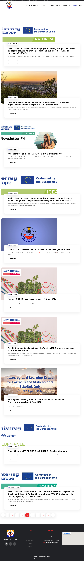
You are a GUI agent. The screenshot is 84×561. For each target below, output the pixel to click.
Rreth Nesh (30, 534)
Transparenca (66, 5)
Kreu (26, 5)
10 (32, 515)
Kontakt (81, 5)
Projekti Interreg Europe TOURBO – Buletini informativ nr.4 (35, 154)
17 (48, 515)
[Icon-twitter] (10, 544)
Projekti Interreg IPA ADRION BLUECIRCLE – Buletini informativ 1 (38, 451)
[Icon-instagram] (14, 544)
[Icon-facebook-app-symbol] (6, 544)
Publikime (74, 5)
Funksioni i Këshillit (54, 5)
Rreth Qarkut (33, 5)
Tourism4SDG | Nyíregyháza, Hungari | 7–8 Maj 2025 (32, 299)
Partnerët (42, 5)
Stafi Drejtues (30, 537)
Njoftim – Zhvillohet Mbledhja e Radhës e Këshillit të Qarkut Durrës (39, 250)
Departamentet (30, 540)
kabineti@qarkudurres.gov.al (10, 0)
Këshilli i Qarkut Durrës (44, 556)
